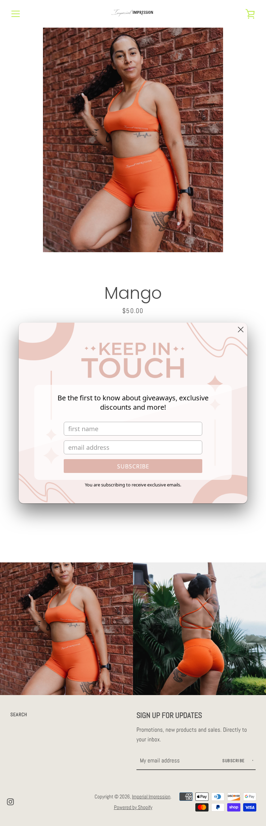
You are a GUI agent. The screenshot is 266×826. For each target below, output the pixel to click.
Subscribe (133, 466)
